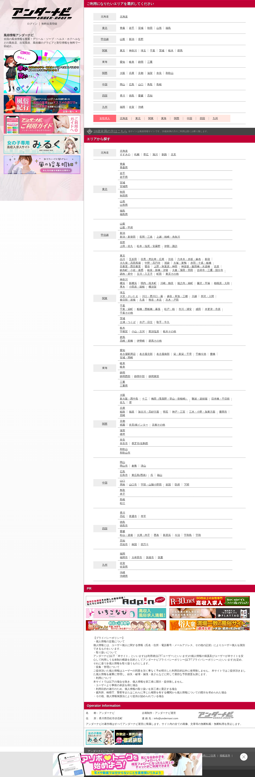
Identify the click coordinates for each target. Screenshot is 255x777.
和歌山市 (125, 452)
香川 (122, 95)
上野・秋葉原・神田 (165, 266)
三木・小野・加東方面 (202, 411)
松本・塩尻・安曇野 (148, 246)
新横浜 (133, 283)
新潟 (131, 39)
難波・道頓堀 (199, 398)
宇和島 (188, 535)
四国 (104, 95)
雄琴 (122, 434)
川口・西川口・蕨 (152, 296)
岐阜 (131, 61)
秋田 (150, 27)
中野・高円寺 (152, 262)
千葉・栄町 (126, 309)
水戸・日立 (146, 322)
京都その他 (158, 424)
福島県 (124, 214)
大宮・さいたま (129, 296)
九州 (104, 106)
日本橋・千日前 (220, 398)
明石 (165, 411)
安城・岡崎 (126, 357)
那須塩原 (154, 331)
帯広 (146, 154)
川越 (194, 296)
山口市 (133, 484)
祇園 (122, 424)
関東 (104, 50)
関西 (104, 73)
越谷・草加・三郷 (177, 296)
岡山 (122, 84)
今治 (177, 535)
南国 (134, 544)
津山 (143, 465)
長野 (140, 39)
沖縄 (140, 106)
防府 (177, 484)
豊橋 (212, 353)
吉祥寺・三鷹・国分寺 (210, 270)
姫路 (122, 411)
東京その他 (172, 273)
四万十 (145, 544)
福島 (168, 27)
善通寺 (133, 516)
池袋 (167, 262)
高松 (122, 516)
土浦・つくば (128, 322)
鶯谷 (147, 266)
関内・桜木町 (148, 283)
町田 (159, 273)
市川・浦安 (185, 309)
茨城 (161, 50)
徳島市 (124, 525)
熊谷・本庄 (155, 299)
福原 (131, 411)
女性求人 (104, 118)
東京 (122, 50)
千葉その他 (126, 312)
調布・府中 (126, 273)
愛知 (122, 61)
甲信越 (105, 39)
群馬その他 (155, 340)
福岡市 (124, 557)
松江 (122, 503)
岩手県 (124, 176)
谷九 (122, 402)
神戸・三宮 (178, 411)
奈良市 (124, 443)
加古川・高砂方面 (148, 411)
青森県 (124, 167)
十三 (144, 398)
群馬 (180, 50)
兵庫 (131, 73)
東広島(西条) (139, 475)
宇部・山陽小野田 (151, 484)
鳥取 (150, 84)
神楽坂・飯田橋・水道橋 (195, 266)
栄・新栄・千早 (182, 353)
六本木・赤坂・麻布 (189, 259)
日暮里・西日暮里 (130, 266)
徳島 (131, 95)
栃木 (170, 50)
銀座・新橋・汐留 (157, 270)
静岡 (140, 61)
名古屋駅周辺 (128, 353)
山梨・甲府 (126, 227)
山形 (159, 27)
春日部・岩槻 (128, 299)
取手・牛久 (163, 322)
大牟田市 (137, 557)
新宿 (207, 259)
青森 (122, 27)
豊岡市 (223, 411)
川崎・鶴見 (166, 283)
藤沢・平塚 (203, 283)
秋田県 (124, 195)
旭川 (155, 154)
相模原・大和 (222, 283)
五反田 (133, 259)
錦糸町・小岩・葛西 (131, 270)
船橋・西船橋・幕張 (148, 309)
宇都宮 (124, 331)
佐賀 (131, 106)
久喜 (142, 299)
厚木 (122, 286)
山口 (140, 84)
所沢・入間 (207, 296)
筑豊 (160, 557)
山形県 (124, 204)
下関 (186, 484)
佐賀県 (124, 566)
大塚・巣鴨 (179, 262)
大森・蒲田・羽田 (182, 270)
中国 (104, 84)
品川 (122, 259)
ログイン (32, 23)
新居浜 (167, 535)
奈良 (159, 73)
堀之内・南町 (185, 283)
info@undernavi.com (166, 718)
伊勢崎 (141, 340)
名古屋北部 (146, 353)
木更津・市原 (212, 309)
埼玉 (143, 50)
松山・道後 (126, 535)
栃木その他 (169, 331)
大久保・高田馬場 (130, 262)
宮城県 (124, 186)
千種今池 (201, 353)
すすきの (125, 154)
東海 (163, 118)
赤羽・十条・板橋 (200, 262)
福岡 (122, 106)
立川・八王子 (145, 273)
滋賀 (150, 73)
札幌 (136, 154)
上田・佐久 (126, 246)
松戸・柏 (169, 309)
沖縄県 (124, 576)
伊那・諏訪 (170, 246)
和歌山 (169, 73)
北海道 (124, 16)
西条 (156, 535)
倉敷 (134, 465)
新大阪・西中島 (129, 398)
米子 (122, 493)
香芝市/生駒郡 (140, 443)
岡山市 (124, 465)
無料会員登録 (49, 23)
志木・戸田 (172, 299)
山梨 (122, 39)
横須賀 (152, 286)
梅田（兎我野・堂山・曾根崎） (169, 398)
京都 (140, 73)
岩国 (168, 484)
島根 (159, 84)
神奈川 (133, 50)
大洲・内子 (143, 535)
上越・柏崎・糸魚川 (168, 236)
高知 (150, 95)
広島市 (124, 475)
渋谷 (170, 259)
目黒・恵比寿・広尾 (152, 259)
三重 (150, 61)
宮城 (140, 27)
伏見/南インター (138, 424)
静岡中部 (139, 376)
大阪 (122, 73)
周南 (122, 484)
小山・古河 (138, 331)
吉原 (216, 266)
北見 (173, 154)
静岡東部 (154, 376)
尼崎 (122, 415)
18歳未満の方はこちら (110, 131)
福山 (159, 475)
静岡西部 (125, 376)
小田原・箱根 (137, 286)
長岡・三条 (146, 236)
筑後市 (150, 557)
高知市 (124, 544)
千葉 (152, 50)
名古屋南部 (163, 353)
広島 (131, 84)
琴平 (143, 516)
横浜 (122, 283)
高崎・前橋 (126, 340)
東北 (104, 27)
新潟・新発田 (128, 236)
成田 (198, 309)
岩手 (131, 27)
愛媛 (140, 95)
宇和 (198, 535)
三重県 (124, 385)
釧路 (164, 154)
